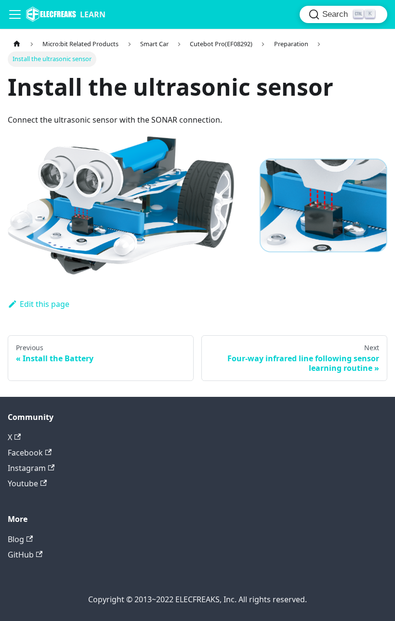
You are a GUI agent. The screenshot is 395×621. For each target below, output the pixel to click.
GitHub (21, 554)
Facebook (25, 452)
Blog (16, 539)
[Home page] (17, 44)
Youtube (23, 483)
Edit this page (44, 304)
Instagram (27, 468)
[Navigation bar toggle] (15, 14)
